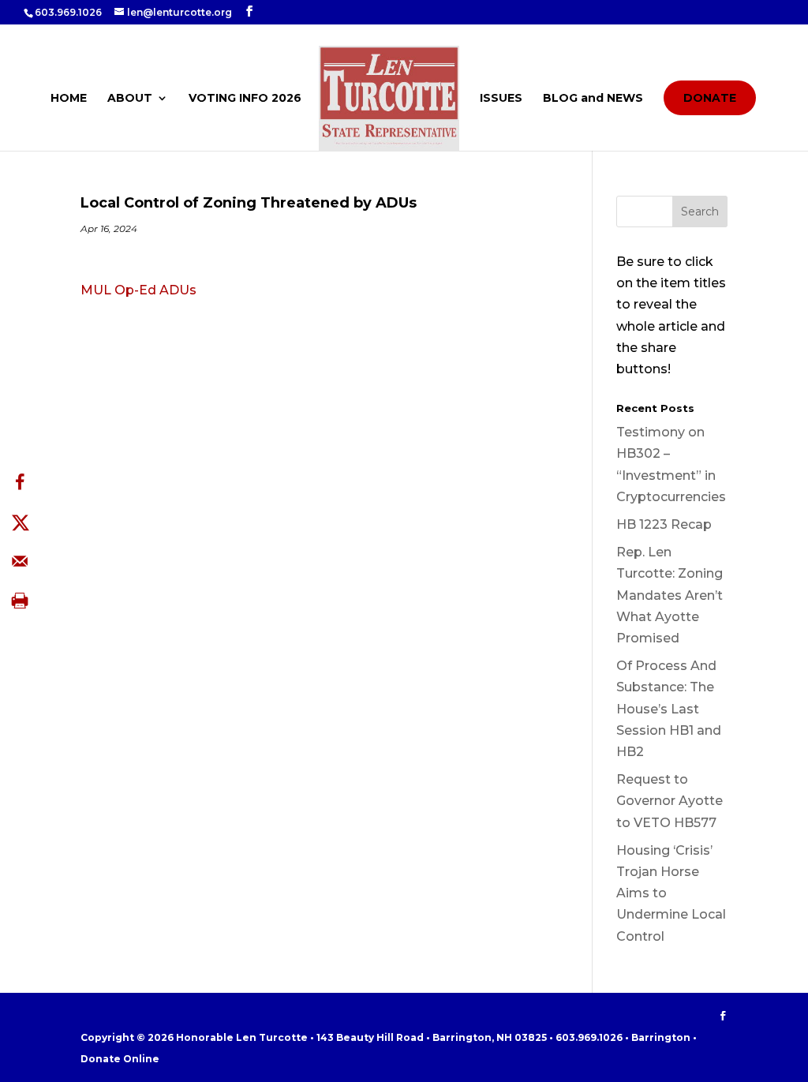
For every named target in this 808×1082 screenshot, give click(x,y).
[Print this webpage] (19, 600)
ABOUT (129, 98)
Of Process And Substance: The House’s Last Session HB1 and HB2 (668, 708)
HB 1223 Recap (664, 524)
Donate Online (119, 1059)
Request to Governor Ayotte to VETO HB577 (669, 800)
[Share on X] (19, 521)
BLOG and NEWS (593, 98)
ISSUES (501, 98)
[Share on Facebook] (19, 482)
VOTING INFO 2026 (245, 98)
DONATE (709, 98)
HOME (68, 98)
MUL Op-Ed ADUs (138, 290)
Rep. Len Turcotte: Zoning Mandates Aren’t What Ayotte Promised (669, 595)
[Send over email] (19, 561)
